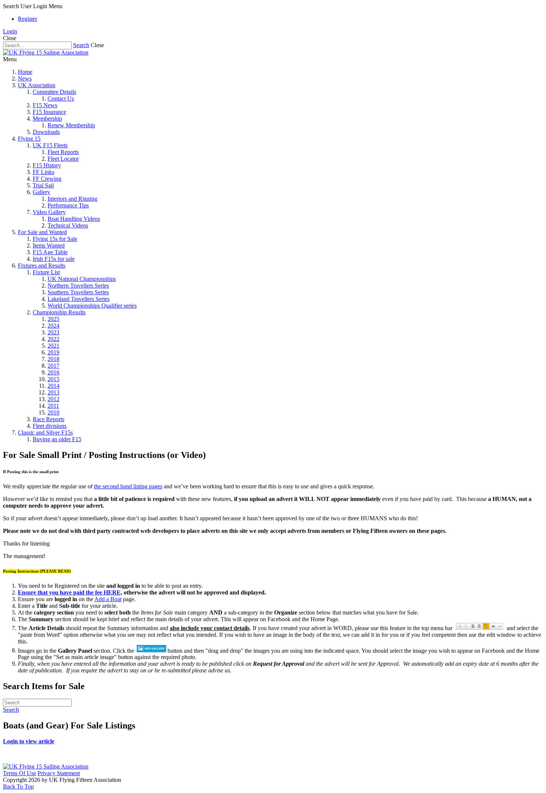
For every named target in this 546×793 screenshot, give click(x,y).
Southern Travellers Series (78, 292)
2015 (53, 379)
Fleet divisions (49, 426)
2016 (53, 372)
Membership (47, 118)
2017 (53, 366)
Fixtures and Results (41, 265)
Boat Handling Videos (74, 219)
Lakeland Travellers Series (79, 299)
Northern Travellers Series (78, 285)
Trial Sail (43, 185)
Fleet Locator (63, 158)
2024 (53, 325)
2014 (53, 386)
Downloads (46, 132)
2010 (53, 412)
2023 (53, 332)
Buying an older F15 (57, 439)
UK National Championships (82, 279)
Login (10, 31)
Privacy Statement (59, 773)
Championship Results (59, 312)
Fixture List (46, 272)
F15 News (45, 105)
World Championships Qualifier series (92, 305)
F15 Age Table (50, 252)
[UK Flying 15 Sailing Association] (45, 52)
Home (25, 72)
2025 (53, 319)
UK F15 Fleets (50, 145)
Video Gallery (49, 212)
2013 (53, 392)
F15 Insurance (49, 112)
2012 (53, 399)
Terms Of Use (19, 773)
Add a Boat (107, 599)
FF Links (43, 172)
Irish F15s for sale (54, 259)
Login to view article (28, 741)
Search (81, 45)
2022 (53, 339)
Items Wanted (49, 245)
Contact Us (61, 98)
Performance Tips (68, 205)
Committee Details (54, 92)
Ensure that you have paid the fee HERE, (70, 592)
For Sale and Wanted (42, 232)
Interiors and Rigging (72, 199)
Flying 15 (29, 138)
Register (27, 19)
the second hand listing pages (128, 486)
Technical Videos (68, 225)
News (25, 78)
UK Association (36, 85)
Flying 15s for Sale (55, 239)
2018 (53, 359)
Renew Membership (71, 125)
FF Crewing (47, 179)
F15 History (47, 165)
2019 (53, 352)
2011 (53, 406)
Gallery (41, 192)
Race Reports (48, 419)
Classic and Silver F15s (45, 432)
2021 (53, 346)
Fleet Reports (63, 152)
